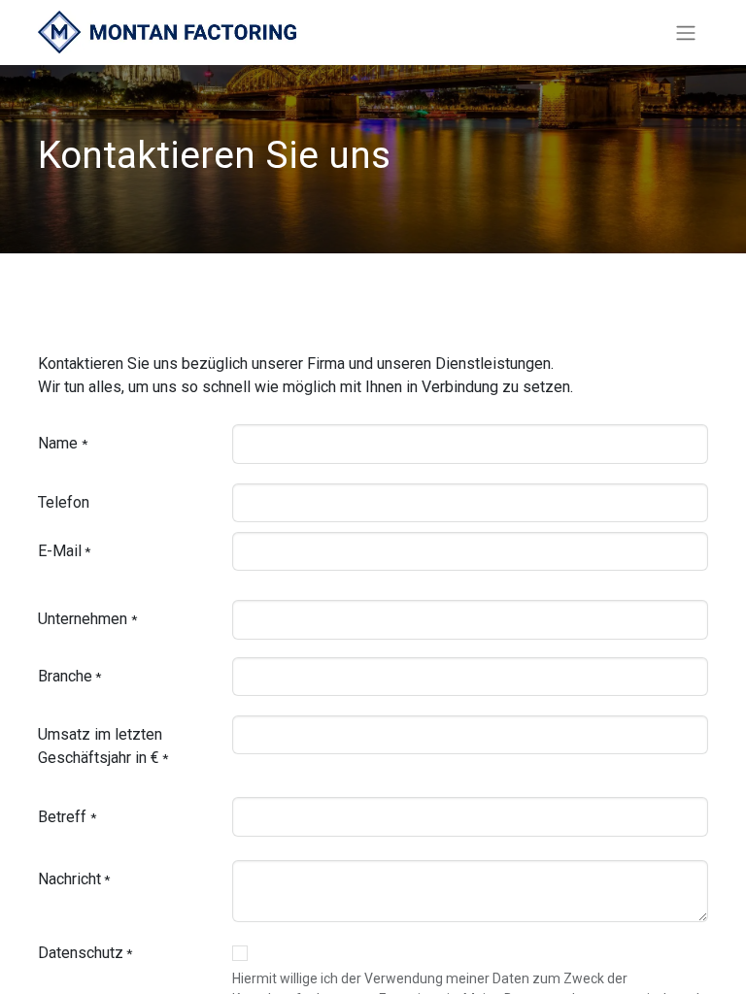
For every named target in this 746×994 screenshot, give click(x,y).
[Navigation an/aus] (685, 32)
